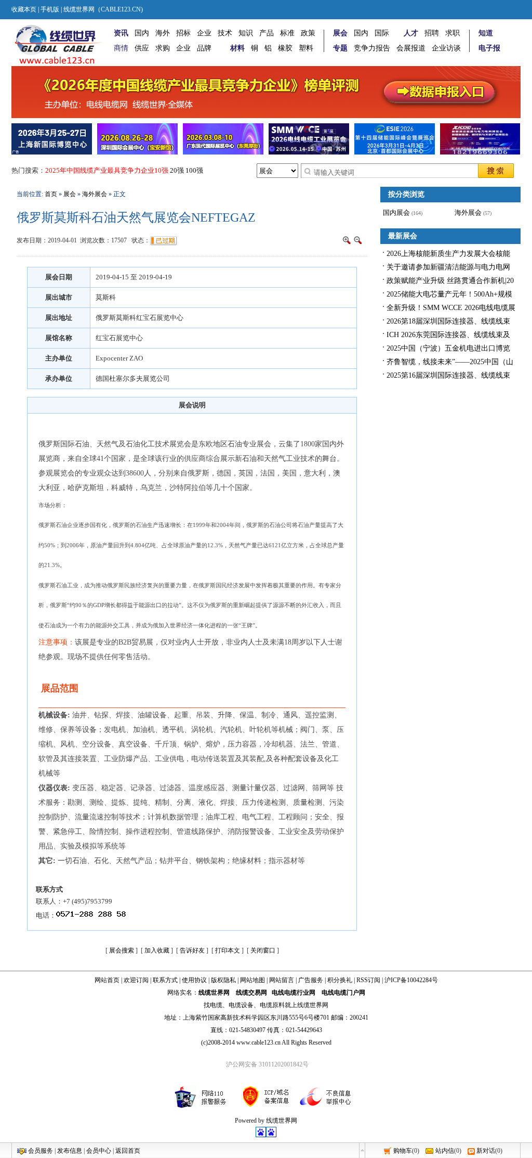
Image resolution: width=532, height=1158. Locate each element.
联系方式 (165, 980)
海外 (162, 33)
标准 (287, 33)
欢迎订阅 (136, 980)
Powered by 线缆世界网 (266, 1120)
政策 (308, 33)
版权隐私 (223, 980)
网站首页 (107, 980)
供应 (142, 48)
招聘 (431, 33)
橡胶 (285, 48)
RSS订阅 (368, 980)
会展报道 (410, 48)
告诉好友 (192, 950)
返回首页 (127, 1150)
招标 (183, 33)
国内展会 (396, 212)
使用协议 (194, 980)
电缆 (216, 1005)
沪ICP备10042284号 (411, 980)
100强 (194, 170)
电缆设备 (241, 1005)
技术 (225, 33)
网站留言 (281, 980)
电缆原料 (272, 1005)
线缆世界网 (214, 992)
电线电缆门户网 (343, 992)
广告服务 (310, 980)
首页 (51, 194)
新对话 (485, 1150)
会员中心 (98, 1150)
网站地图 (252, 980)
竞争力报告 (372, 48)
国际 (382, 33)
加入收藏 (156, 950)
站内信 (444, 1150)
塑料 (306, 48)
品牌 (204, 48)
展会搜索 (121, 950)
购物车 (402, 1150)
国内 (142, 33)
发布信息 (69, 1150)
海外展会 (94, 194)
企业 (204, 33)
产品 (266, 33)
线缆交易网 (251, 992)
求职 (452, 33)
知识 (245, 33)
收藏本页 (23, 9)
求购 (162, 48)
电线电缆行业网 (293, 992)
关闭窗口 (262, 950)
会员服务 (40, 1150)
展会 (69, 194)
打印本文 (227, 950)
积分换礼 (339, 980)
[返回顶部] (362, 1150)
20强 (177, 170)
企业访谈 (446, 48)
